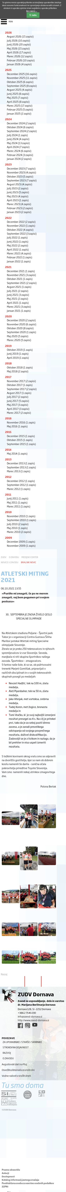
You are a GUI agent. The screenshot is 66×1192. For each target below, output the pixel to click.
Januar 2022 (19, 261)
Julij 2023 (17, 188)
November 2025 (22, 78)
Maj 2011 (17, 502)
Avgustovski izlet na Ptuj (14, 1064)
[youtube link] (34, 1025)
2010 (8, 512)
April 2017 (18, 409)
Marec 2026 (20, 56)
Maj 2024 (18, 143)
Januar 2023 (19, 212)
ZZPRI (5, 1186)
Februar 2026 (21, 60)
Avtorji (5, 1173)
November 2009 (21, 545)
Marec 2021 (19, 306)
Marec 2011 (18, 506)
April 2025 (18, 101)
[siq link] (8, 1094)
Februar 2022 (19, 257)
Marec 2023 (19, 204)
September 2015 (21, 444)
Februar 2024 (20, 155)
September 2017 (22, 389)
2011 (8, 494)
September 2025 (22, 86)
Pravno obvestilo (11, 1169)
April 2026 (19, 52)
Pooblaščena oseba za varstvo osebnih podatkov (28, 1183)
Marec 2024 (19, 151)
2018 (8, 363)
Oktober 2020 (20, 328)
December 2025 (22, 74)
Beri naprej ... (31, 11)
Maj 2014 (17, 453)
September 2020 (21, 332)
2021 (8, 267)
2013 (8, 459)
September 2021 (22, 283)
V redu (33, 15)
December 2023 (21, 168)
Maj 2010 (17, 528)
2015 (8, 432)
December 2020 (21, 320)
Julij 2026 (18, 40)
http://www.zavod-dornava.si (33, 1020)
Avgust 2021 (19, 287)
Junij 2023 (18, 192)
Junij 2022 (17, 241)
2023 (8, 164)
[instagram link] (27, 1025)
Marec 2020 (19, 340)
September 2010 (21, 520)
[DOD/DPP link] (42, 1093)
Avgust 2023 (19, 184)
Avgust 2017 (19, 393)
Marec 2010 (19, 532)
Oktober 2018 (20, 367)
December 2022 (21, 221)
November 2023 (21, 172)
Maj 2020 (17, 336)
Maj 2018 (17, 371)
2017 (8, 377)
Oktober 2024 (20, 127)
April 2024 (18, 147)
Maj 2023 (17, 196)
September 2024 (22, 131)
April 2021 (18, 302)
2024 (8, 119)
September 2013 (21, 467)
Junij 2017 (18, 401)
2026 (8, 32)
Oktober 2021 (20, 279)
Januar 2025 (19, 113)
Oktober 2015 (20, 440)
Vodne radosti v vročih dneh (16, 1075)
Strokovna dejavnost (16, 1047)
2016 (8, 418)
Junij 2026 (19, 44)
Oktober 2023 (20, 176)
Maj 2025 (17, 97)
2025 (8, 70)
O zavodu (14, 557)
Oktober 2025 (20, 82)
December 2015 (21, 436)
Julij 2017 (17, 397)
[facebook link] (20, 1025)
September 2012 (21, 485)
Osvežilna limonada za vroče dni (18, 1070)
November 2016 (21, 422)
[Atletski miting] (11, 826)
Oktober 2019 (20, 349)
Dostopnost (8, 1176)
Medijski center (29, 557)
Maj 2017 (17, 404)
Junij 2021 (18, 294)
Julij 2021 (17, 291)
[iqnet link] (27, 1094)
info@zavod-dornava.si (30, 1016)
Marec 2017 (19, 412)
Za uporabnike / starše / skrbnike (22, 1042)
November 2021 (21, 275)
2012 (8, 477)
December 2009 (21, 541)
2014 (8, 449)
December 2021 (21, 271)
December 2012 (21, 481)
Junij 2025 (18, 93)
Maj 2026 (18, 48)
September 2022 (22, 233)
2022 (8, 218)
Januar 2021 (19, 310)
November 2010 (21, 516)
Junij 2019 (18, 353)
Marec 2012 (18, 489)
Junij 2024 (18, 139)
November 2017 (21, 381)
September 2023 (22, 180)
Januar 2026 (19, 64)
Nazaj (4, 974)
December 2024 (21, 123)
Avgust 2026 (20, 36)
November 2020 (21, 324)
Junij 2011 (17, 498)
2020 (8, 316)
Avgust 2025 (19, 89)
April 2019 (18, 357)
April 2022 (18, 249)
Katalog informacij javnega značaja (20, 1179)
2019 (8, 346)
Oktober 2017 (20, 385)
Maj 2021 (17, 298)
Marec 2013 (18, 471)
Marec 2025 (19, 105)
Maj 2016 (17, 426)
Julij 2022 (17, 237)
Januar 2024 (19, 159)
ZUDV (3, 557)
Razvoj (7, 1052)
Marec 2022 (19, 253)
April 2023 (18, 200)
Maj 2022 (17, 245)
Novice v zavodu (9, 562)
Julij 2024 (17, 135)
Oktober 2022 (20, 229)
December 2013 (21, 463)
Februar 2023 (20, 208)
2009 (8, 537)
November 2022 (21, 225)
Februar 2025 (20, 109)
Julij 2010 (18, 524)
